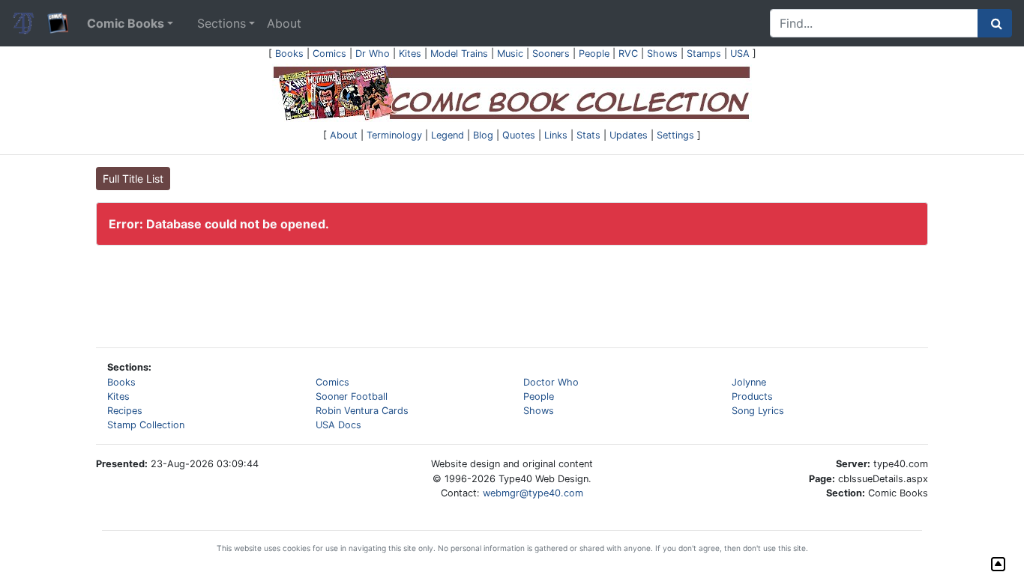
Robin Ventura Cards (362, 410)
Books (289, 53)
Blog (483, 135)
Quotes (518, 135)
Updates (628, 135)
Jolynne (749, 382)
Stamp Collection (145, 425)
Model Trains (459, 53)
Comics (329, 53)
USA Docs (338, 425)
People (594, 53)
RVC (628, 53)
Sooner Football (352, 396)
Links (555, 135)
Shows (662, 53)
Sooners (551, 53)
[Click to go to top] (998, 564)
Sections (221, 23)
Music (510, 53)
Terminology (394, 135)
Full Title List (133, 178)
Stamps (704, 53)
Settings (675, 135)
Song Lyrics (758, 410)
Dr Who (372, 53)
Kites (410, 53)
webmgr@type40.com (533, 493)
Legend (447, 135)
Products (752, 396)
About (284, 23)
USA (740, 53)
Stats (588, 135)
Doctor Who (551, 382)
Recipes (124, 410)
